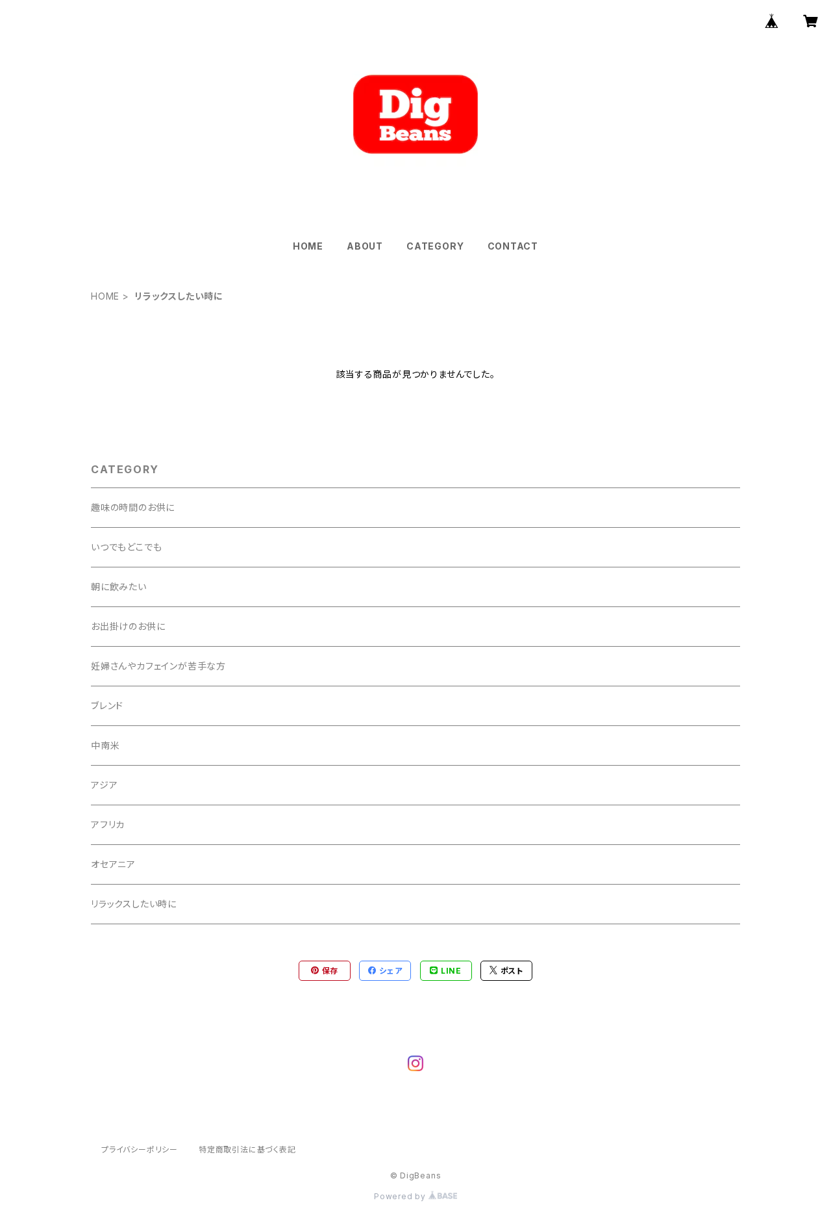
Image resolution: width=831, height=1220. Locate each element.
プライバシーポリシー (139, 1149)
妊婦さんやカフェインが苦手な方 (158, 665)
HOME (308, 246)
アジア (104, 784)
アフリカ (108, 824)
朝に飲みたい (119, 586)
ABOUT (365, 246)
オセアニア (113, 864)
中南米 (105, 745)
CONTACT (513, 246)
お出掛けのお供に (128, 626)
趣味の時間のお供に (133, 507)
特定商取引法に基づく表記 (247, 1149)
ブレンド (107, 705)
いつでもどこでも (126, 546)
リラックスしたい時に (134, 903)
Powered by (401, 1196)
